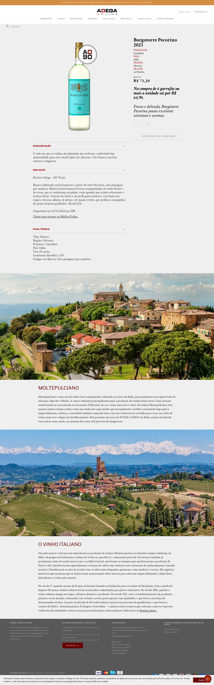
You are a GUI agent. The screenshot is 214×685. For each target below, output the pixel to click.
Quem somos (116, 642)
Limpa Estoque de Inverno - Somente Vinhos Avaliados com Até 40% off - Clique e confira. (107, 2)
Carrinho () (201, 12)
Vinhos (61, 19)
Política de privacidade (119, 650)
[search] (108, 26)
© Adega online (17, 673)
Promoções (46, 19)
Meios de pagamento (119, 653)
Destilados (109, 19)
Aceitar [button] (202, 680)
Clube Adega (144, 19)
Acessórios (76, 19)
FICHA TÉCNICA (41, 229)
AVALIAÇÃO (39, 170)
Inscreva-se (72, 645)
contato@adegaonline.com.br (122, 636)
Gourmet (93, 19)
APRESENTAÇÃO (42, 146)
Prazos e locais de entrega (120, 645)
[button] (109, 681)
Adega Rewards (165, 19)
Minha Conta (184, 12)
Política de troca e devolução (121, 647)
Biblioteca (126, 19)
